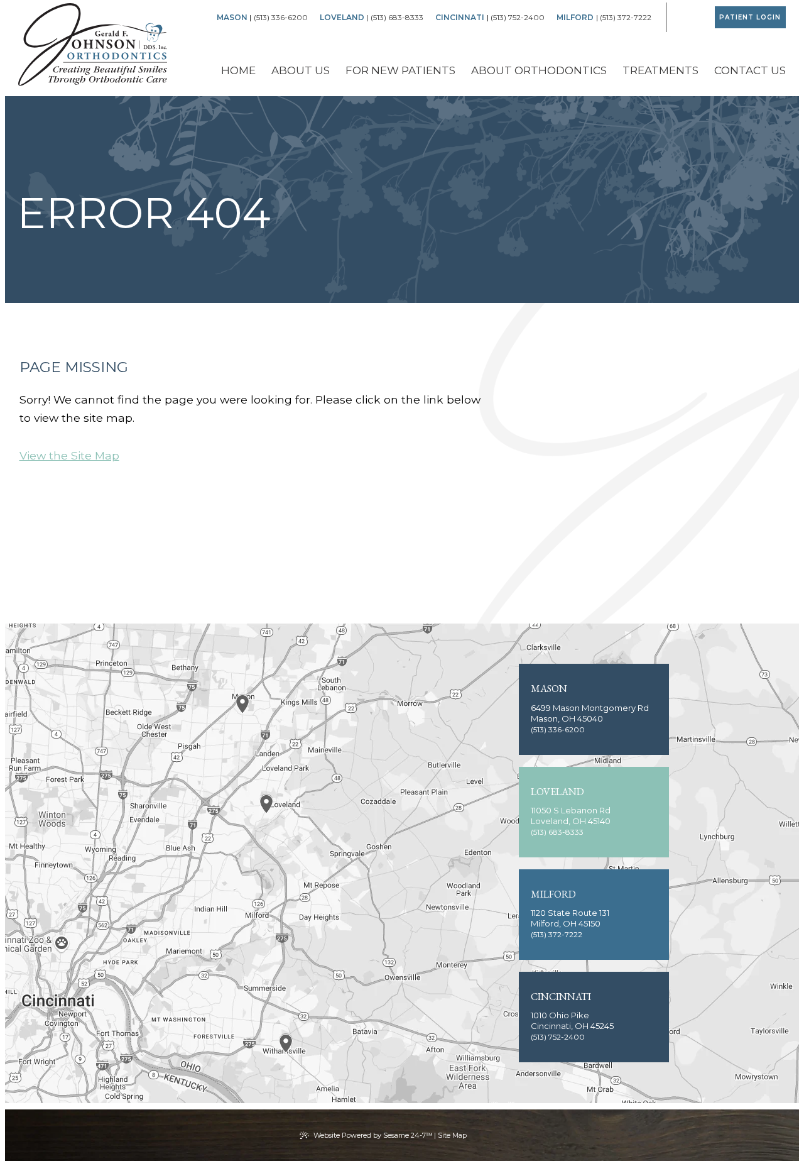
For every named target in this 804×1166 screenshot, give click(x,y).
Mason (232, 17)
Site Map (452, 1135)
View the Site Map (69, 455)
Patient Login (750, 17)
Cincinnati (459, 17)
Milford (575, 17)
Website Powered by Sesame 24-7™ (373, 1135)
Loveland (342, 17)
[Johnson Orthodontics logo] (92, 45)
